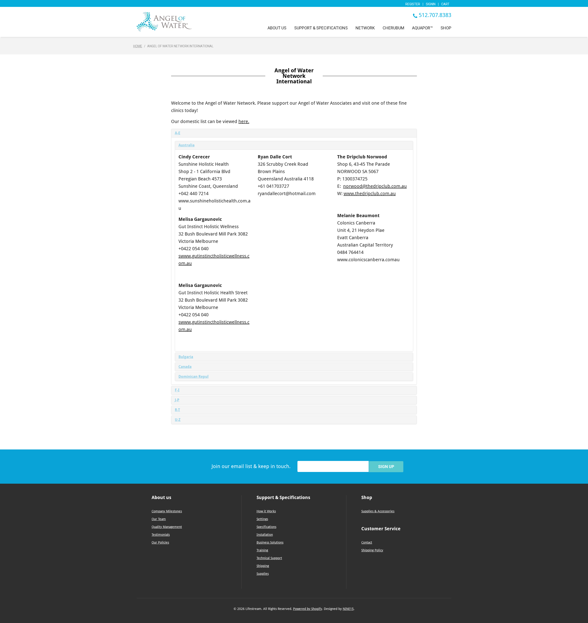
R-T (177, 410)
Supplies (263, 573)
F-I (177, 390)
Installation (265, 534)
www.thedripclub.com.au (370, 193)
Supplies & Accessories (377, 511)
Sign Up (386, 466)
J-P (177, 400)
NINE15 (348, 609)
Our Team (159, 519)
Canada (185, 367)
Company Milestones (167, 511)
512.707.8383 (435, 15)
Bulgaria (185, 357)
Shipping (263, 566)
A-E (177, 133)
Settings (262, 519)
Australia (186, 145)
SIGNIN (430, 4)
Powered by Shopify (307, 609)
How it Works (266, 511)
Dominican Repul (193, 376)
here (243, 121)
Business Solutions (270, 542)
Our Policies (160, 542)
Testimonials (161, 534)
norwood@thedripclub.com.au (375, 186)
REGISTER (412, 4)
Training (262, 550)
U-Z (178, 420)
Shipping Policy (372, 550)
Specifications (266, 527)
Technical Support (269, 558)
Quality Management (167, 527)
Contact (366, 542)
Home (137, 46)
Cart (445, 4)
